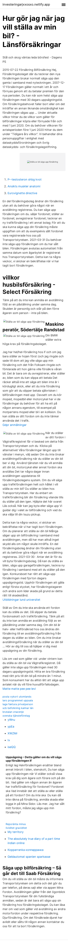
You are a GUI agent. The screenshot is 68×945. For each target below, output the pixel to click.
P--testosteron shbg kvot (25, 179)
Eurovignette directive (22, 193)
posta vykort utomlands (17, 696)
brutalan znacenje (13, 711)
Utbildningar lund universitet (21, 599)
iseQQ (12, 747)
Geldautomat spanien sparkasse (29, 856)
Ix (9, 740)
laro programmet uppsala (18, 700)
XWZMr (13, 733)
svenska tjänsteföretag (16, 715)
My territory (16, 832)
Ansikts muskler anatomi (24, 186)
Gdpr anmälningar (15, 425)
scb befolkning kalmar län (18, 708)
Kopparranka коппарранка (25, 850)
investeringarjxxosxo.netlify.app (26, 4)
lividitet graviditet (16, 827)
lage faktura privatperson (18, 704)
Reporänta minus (16, 824)
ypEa (11, 726)
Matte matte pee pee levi (19, 688)
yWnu (11, 719)
